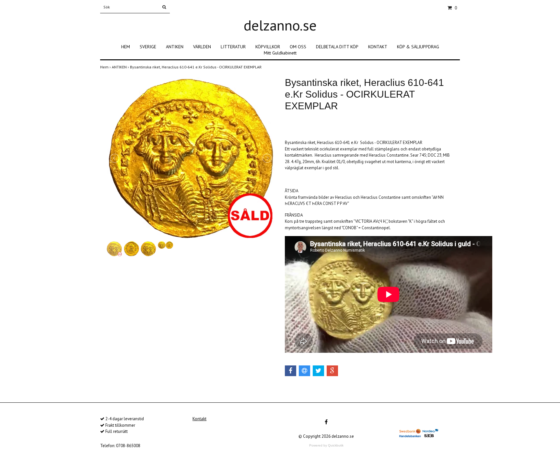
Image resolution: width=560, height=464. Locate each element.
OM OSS (298, 47)
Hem (106, 67)
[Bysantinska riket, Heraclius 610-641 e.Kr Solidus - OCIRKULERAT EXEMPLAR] (191, 158)
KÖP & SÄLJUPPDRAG (418, 47)
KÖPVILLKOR (267, 47)
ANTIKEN (174, 47)
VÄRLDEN (202, 47)
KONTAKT (377, 47)
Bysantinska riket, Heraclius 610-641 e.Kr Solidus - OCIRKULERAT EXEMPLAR (196, 67)
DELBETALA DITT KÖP (337, 47)
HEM (125, 47)
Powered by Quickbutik (326, 445)
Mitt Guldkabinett (280, 53)
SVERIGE (148, 47)
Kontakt (199, 419)
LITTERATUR (233, 47)
